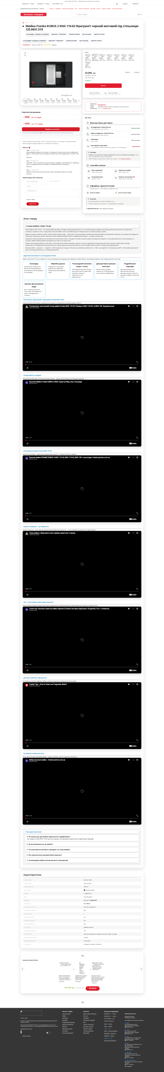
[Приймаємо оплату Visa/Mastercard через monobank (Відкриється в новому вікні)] (34, 1031)
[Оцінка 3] (43, 199)
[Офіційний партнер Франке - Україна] (31, 1013)
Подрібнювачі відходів (68, 1022)
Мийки (64, 1016)
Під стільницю (87, 883)
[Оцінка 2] (40, 199)
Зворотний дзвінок (109, 1021)
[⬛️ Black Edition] (88, 57)
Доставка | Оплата (95, 8)
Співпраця (58, 8)
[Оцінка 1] (37, 199)
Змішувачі (65, 1018)
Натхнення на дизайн (67, 8)
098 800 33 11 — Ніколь (43, 3)
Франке (75, 231)
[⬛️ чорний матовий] (95, 57)
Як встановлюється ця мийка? (41, 844)
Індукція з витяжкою (67, 1024)
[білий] (124, 57)
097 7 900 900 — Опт (58, 3)
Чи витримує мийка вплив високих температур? (48, 860)
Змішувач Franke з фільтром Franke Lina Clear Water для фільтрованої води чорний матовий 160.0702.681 (98, 978)
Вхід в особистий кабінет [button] (89, 1014)
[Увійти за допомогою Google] (65, 181)
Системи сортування (67, 1033)
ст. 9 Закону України (125, 159)
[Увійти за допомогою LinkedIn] (67, 181)
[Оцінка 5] (48, 199)
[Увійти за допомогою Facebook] (62, 181)
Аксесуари (65, 1031)
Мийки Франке (120, 243)
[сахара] (132, 57)
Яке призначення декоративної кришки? (45, 855)
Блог (76, 8)
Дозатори (64, 1020)
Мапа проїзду (128, 1066)
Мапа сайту (86, 1033)
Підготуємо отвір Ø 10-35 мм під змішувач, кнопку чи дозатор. (113, 106)
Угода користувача (117, 8)
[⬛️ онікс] (103, 57)
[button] (162, 1)
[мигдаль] (88, 64)
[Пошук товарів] (74, 14)
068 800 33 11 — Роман (28, 3)
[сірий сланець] (110, 57)
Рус (141, 14)
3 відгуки (54, 45)
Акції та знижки (66, 1014)
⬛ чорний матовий (89, 890)
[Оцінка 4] (45, 199)
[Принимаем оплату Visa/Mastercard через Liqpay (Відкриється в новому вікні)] (33, 1032)
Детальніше (136, 146)
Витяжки (64, 1026)
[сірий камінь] (117, 57)
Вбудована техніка (67, 1029)
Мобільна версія (26, 1036)
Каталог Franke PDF (84, 8)
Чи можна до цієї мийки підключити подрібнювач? (49, 837)
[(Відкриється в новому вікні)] (49, 1032)
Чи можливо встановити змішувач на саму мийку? (49, 850)
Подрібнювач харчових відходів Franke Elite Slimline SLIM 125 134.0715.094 (81, 977)
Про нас (52, 8)
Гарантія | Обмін (106, 8)
